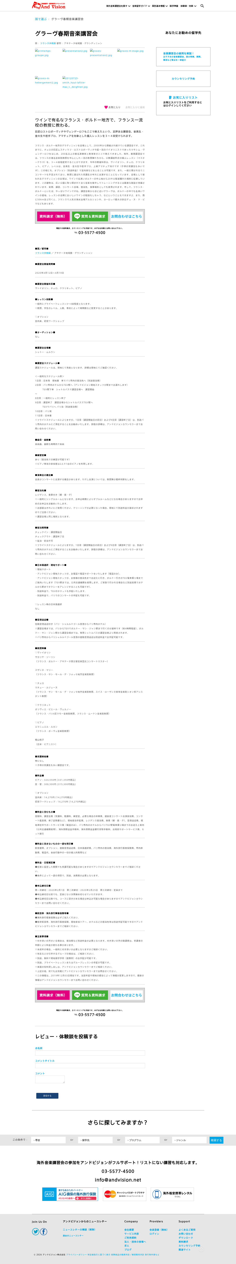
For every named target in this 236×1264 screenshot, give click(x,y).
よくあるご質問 (187, 1230)
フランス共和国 (48, 43)
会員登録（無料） (159, 1230)
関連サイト (185, 1250)
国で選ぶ (41, 19)
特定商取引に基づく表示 (99, 1255)
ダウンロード (186, 1238)
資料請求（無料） (53, 216)
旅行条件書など (152, 1255)
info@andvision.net (118, 1180)
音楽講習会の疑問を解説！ (183, 56)
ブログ (128, 1250)
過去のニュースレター (73, 1235)
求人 (126, 1246)
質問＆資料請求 (93, 216)
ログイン (154, 1234)
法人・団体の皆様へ (135, 1242)
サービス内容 (131, 1234)
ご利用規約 (130, 1238)
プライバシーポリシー (76, 1255)
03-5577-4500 (118, 1171)
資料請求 (183, 1242)
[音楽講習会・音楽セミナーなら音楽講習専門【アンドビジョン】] (48, 5)
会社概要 (129, 1230)
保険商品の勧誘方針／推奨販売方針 (127, 1255)
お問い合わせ (186, 1234)
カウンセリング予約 (183, 78)
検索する (216, 1140)
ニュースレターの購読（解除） (80, 1230)
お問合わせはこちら (126, 216)
